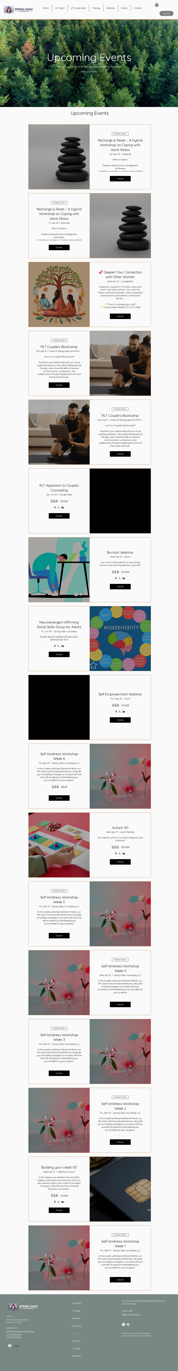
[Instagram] (123, 1324)
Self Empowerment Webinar (120, 694)
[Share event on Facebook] (55, 507)
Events (76, 1333)
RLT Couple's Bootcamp (59, 347)
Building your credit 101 (59, 1167)
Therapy (76, 1310)
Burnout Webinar (120, 552)
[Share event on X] (58, 508)
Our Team (76, 1303)
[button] (157, 4)
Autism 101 (120, 828)
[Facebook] (128, 1324)
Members (76, 1356)
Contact (76, 1341)
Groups (76, 1348)
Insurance (76, 1326)
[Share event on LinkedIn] (63, 507)
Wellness (76, 1318)
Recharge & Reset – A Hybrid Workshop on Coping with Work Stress (120, 145)
